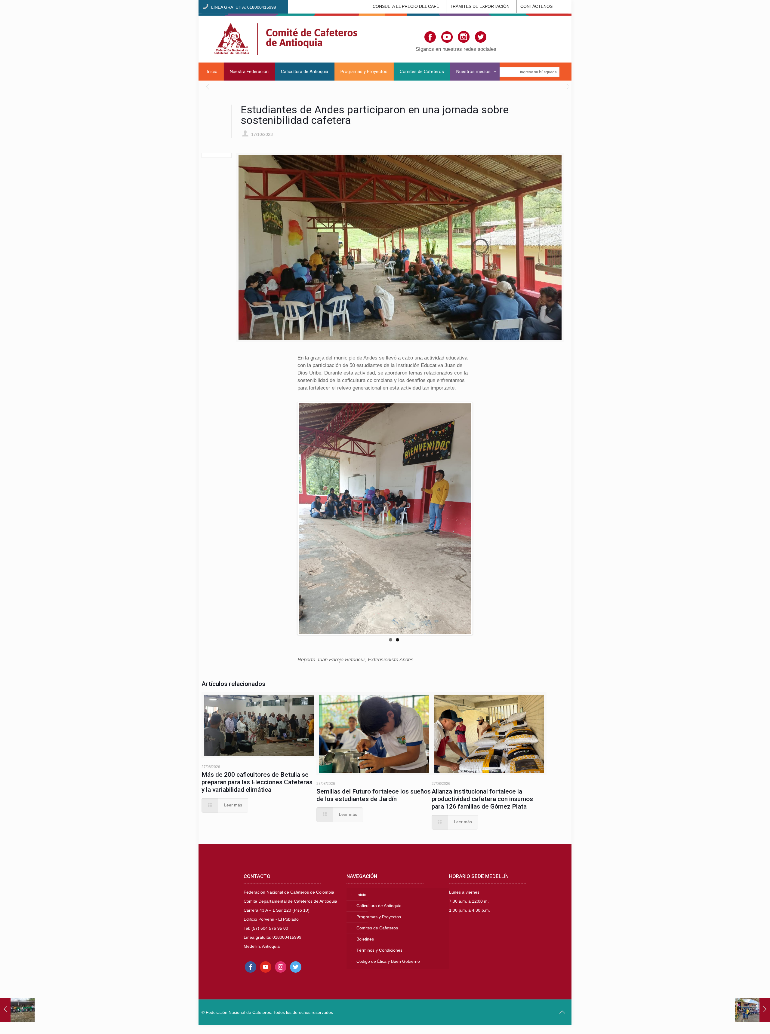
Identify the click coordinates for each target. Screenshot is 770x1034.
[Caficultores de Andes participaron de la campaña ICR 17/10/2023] (752, 1010)
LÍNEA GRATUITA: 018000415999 (243, 7)
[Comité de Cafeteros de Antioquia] (286, 38)
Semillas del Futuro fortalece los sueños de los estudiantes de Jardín (373, 795)
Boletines (365, 939)
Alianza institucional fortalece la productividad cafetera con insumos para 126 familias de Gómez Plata (482, 799)
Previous (290, 518)
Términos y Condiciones (379, 950)
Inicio (361, 894)
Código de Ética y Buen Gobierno (388, 961)
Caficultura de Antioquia (379, 906)
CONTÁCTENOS (536, 6)
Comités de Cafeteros (377, 928)
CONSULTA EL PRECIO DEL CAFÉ (406, 6)
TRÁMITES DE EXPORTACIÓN (480, 6)
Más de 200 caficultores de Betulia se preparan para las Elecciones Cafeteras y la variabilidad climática (257, 782)
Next (480, 518)
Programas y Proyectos (378, 917)
